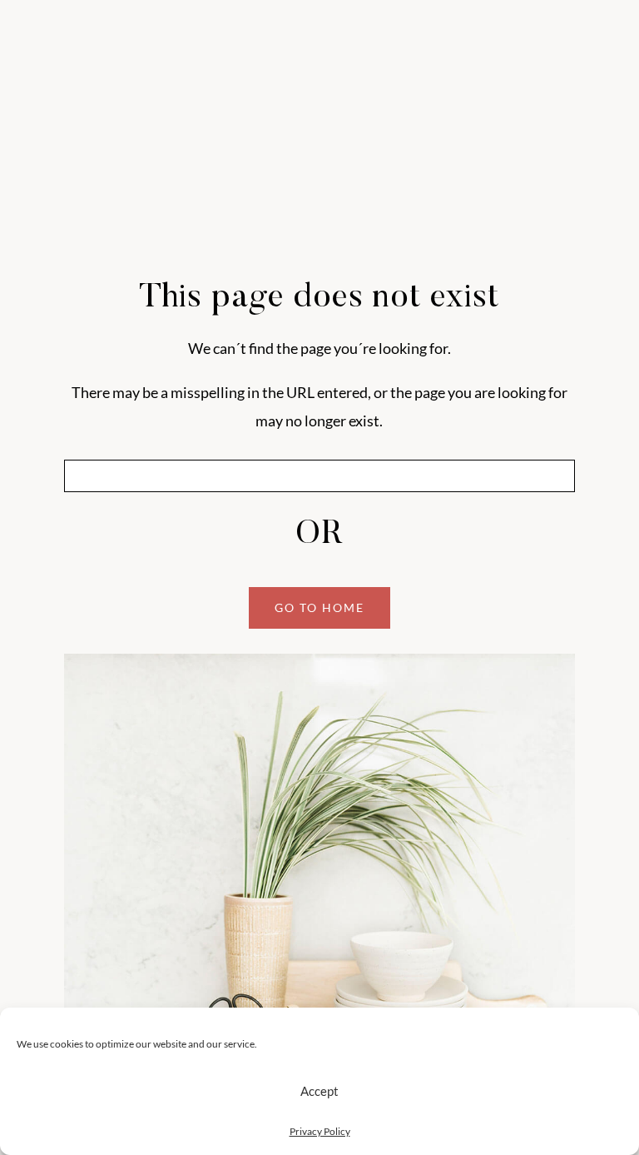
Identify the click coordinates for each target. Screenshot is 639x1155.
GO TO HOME (319, 607)
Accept (319, 1090)
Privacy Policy (320, 1131)
